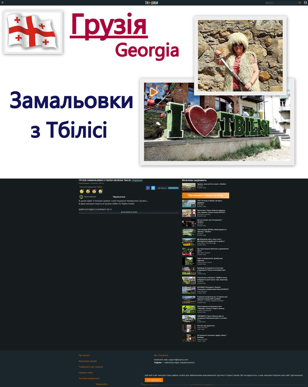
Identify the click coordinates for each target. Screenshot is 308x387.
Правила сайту (86, 372)
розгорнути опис (129, 212)
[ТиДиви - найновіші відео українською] (151, 3)
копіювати (173, 188)
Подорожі (137, 180)
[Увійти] (305, 2)
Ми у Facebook (161, 355)
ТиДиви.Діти (102, 384)
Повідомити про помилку (91, 367)
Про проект (84, 355)
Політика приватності (89, 378)
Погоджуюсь (154, 380)
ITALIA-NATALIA (90, 197)
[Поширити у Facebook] (148, 188)
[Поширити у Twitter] (153, 188)
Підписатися (119, 197)
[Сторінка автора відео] (81, 197)
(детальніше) (296, 375)
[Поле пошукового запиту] (300, 2)
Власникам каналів (88, 361)
